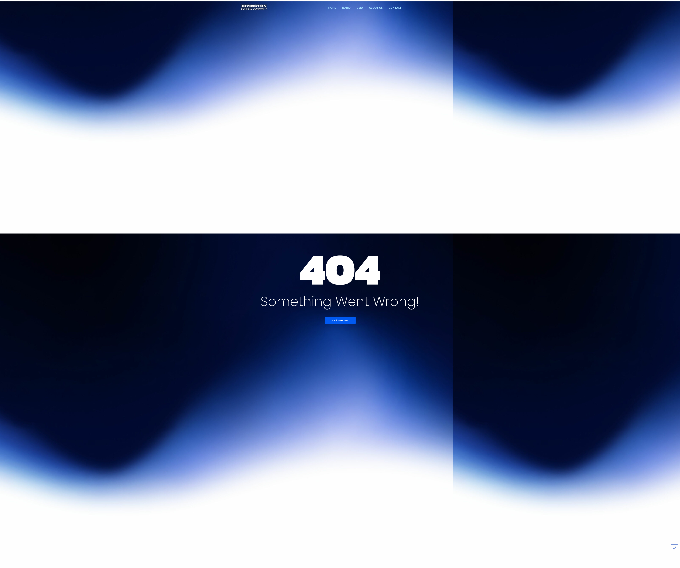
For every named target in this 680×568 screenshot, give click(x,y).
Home (332, 7)
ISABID (346, 7)
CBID (360, 7)
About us (376, 7)
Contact (395, 7)
